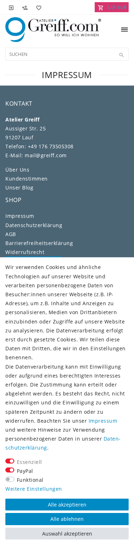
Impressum (19, 215)
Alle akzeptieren (67, 504)
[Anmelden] (11, 7)
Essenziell (29, 462)
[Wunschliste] (37, 7)
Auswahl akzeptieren (67, 533)
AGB (10, 234)
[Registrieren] (25, 7)
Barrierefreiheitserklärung (39, 243)
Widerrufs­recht (24, 252)
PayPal (25, 470)
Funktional (30, 479)
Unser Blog (19, 187)
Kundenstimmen (26, 178)
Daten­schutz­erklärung (33, 225)
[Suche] (121, 55)
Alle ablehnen (67, 518)
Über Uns (17, 169)
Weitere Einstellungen (33, 488)
